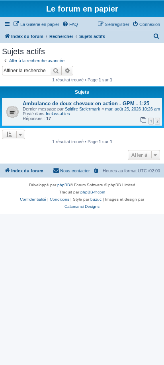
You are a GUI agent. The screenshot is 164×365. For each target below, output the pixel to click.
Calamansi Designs (82, 206)
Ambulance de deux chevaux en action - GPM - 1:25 (86, 104)
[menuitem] (36, 24)
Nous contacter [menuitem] (75, 170)
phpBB (63, 185)
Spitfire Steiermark (82, 109)
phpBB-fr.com (92, 192)
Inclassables (58, 113)
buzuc (96, 199)
